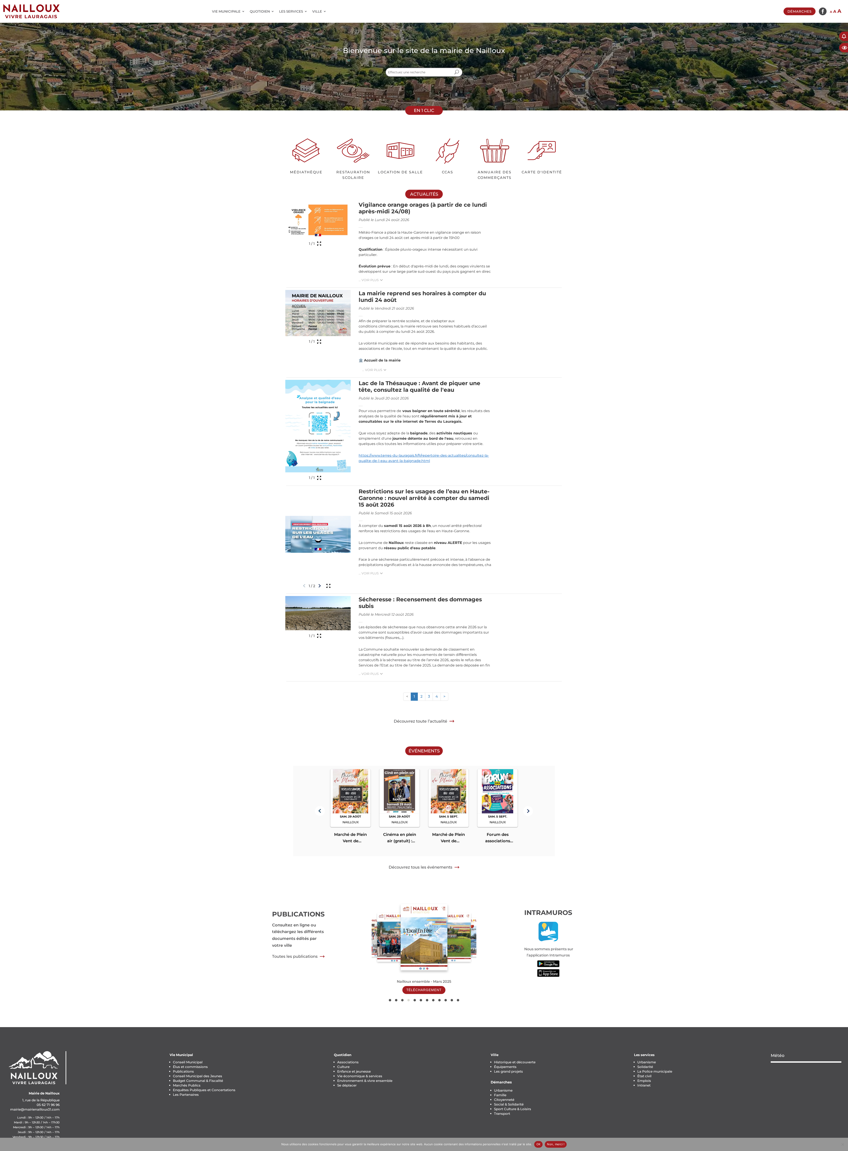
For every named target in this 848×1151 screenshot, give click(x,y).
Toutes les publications (295, 956)
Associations (348, 1062)
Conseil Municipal (188, 1062)
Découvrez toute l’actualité (420, 721)
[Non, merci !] (842, 1144)
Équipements (505, 1067)
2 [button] (421, 696)
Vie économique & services (359, 1076)
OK (538, 1144)
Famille (500, 1095)
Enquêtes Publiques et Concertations (204, 1090)
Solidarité (645, 1067)
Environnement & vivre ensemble (364, 1081)
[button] (320, 811)
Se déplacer (347, 1085)
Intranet (644, 1085)
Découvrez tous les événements (420, 867)
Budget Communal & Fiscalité (198, 1081)
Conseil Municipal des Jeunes (197, 1076)
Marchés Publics (187, 1085)
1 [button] (414, 696)
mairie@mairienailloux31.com (35, 1109)
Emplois (644, 1081)
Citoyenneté (504, 1100)
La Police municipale (654, 1071)
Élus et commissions (190, 1067)
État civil (644, 1076)
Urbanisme (503, 1090)
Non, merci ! (555, 1144)
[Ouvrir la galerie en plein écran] (319, 243)
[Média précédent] (304, 585)
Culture (343, 1067)
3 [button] (429, 696)
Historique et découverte (515, 1062)
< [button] (407, 696)
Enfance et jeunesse (354, 1071)
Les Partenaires (186, 1094)
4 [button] (436, 696)
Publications (183, 1071)
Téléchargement (423, 990)
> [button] (444, 696)
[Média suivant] (319, 585)
